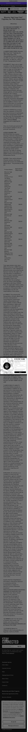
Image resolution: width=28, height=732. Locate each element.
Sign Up (20, 372)
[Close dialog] (26, 358)
